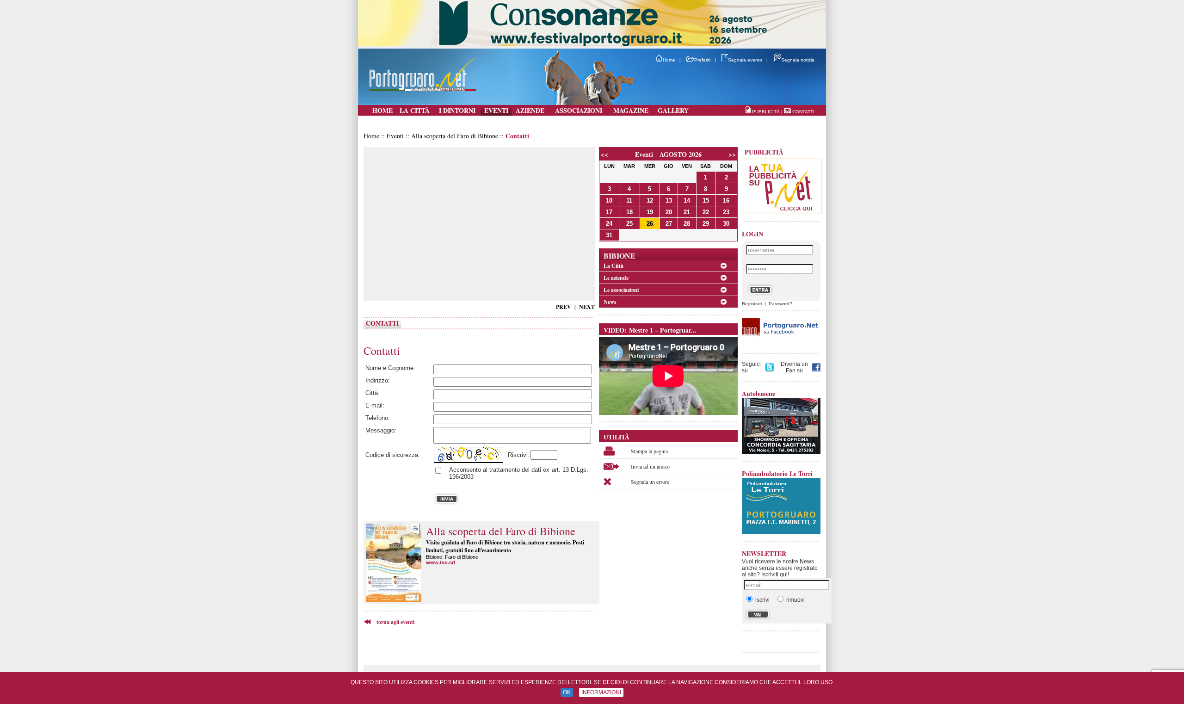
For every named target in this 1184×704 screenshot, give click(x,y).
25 (629, 223)
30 (726, 223)
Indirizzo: (377, 380)
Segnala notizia (797, 59)
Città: (372, 392)
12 (650, 200)
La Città (613, 266)
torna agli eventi (392, 622)
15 (706, 200)
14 (687, 200)
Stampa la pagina (649, 451)
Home (669, 59)
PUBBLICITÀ (766, 111)
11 (629, 200)
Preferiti (702, 59)
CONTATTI (803, 111)
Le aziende (616, 278)
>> (732, 154)
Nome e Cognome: (390, 367)
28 (687, 223)
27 (669, 223)
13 (669, 200)
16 (726, 200)
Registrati (752, 303)
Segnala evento (745, 59)
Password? (780, 303)
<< (604, 154)
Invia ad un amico (650, 466)
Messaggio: (380, 430)
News (610, 302)
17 (609, 212)
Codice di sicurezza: (392, 454)
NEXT (587, 307)
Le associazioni (621, 290)
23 (726, 212)
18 (629, 212)
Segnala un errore (650, 481)
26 (650, 223)
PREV (563, 307)
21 (687, 212)
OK (567, 692)
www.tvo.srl (440, 562)
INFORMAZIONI (601, 692)
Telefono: (377, 417)
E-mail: (374, 405)
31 (609, 235)
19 (650, 212)
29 (706, 223)
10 (609, 200)
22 (706, 212)
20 (669, 212)
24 (609, 223)
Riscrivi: (517, 454)
